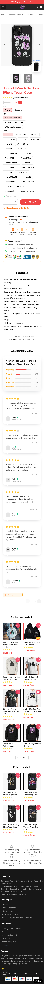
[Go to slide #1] (16, 78)
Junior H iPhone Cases (33, 14)
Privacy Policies (7, 911)
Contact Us (6, 938)
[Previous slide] (4, 45)
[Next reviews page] (39, 601)
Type (4, 106)
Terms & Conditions (9, 908)
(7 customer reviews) (20, 98)
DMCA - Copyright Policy (10, 914)
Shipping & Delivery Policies (11, 929)
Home (3, 14)
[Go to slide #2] (28, 78)
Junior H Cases (15, 14)
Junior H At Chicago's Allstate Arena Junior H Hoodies (11, 645)
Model (5, 131)
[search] (37, 7)
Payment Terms (7, 932)
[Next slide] (39, 45)
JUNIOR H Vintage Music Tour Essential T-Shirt (11, 711)
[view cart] (40, 7)
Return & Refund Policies (10, 935)
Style (5, 114)
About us (5, 904)
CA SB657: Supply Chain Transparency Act (17, 918)
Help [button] (39, 981)
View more (22, 758)
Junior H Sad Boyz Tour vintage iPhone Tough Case (31, 827)
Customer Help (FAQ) (9, 942)
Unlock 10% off (5, 973)
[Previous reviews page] (28, 601)
